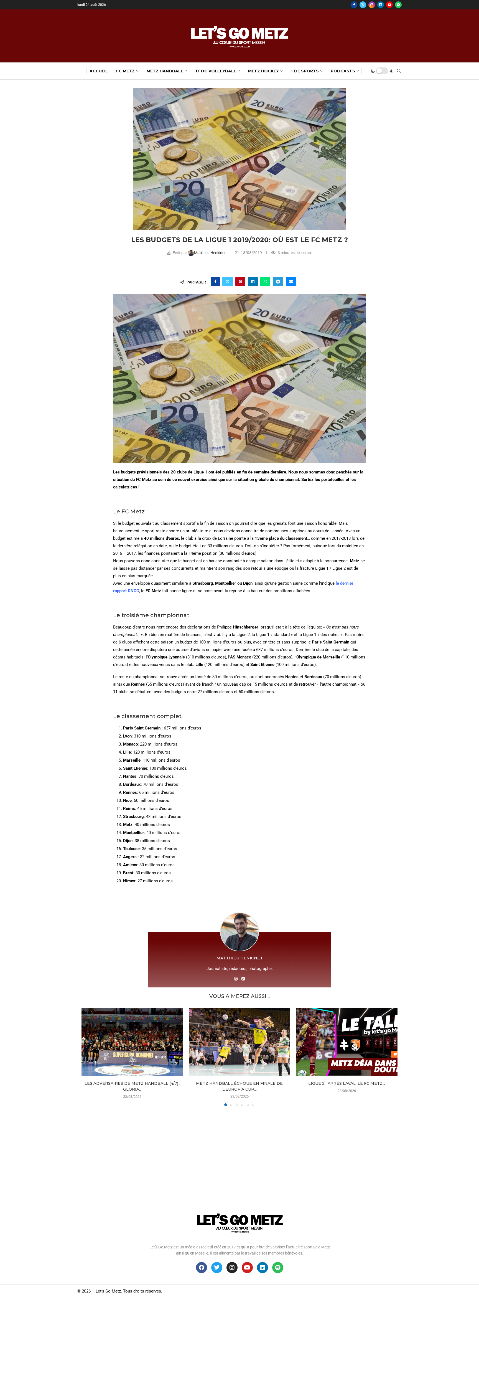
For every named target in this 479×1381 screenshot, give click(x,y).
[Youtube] (389, 4)
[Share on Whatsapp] (265, 281)
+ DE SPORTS (305, 71)
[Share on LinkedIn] (253, 281)
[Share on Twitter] (227, 281)
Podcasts (343, 71)
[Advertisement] (239, 1150)
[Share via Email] (291, 281)
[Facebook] (354, 4)
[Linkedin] (380, 4)
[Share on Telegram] (278, 281)
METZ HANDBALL (165, 71)
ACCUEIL (99, 71)
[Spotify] (398, 4)
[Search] (399, 71)
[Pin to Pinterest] (240, 281)
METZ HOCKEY (263, 71)
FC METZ (125, 71)
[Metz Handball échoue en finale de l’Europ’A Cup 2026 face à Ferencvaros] (240, 1042)
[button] (89, 1056)
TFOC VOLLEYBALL (215, 71)
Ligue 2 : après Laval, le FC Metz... (346, 1083)
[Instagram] (371, 4)
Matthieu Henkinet (210, 252)
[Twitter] (363, 4)
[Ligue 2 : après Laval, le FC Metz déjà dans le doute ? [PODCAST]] (347, 1042)
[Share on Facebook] (215, 281)
